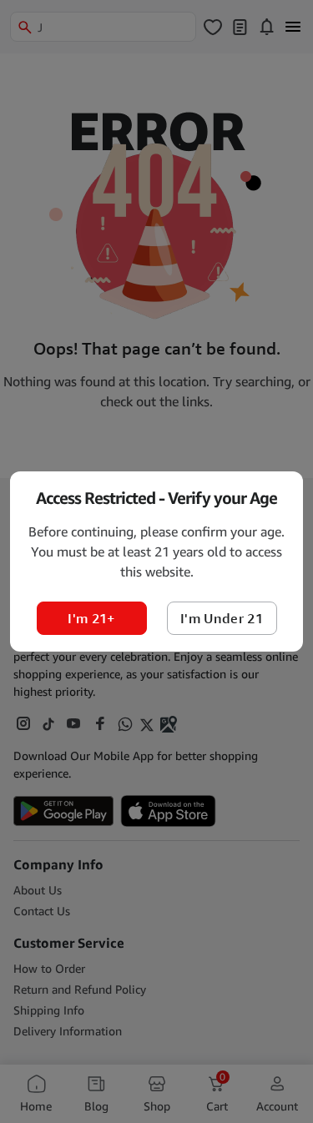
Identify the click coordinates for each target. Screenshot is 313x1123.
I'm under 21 (221, 618)
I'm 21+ (91, 618)
